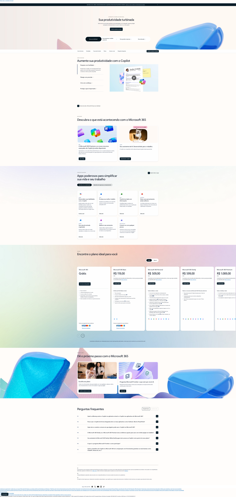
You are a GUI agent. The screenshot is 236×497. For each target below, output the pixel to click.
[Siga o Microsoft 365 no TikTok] (104, 487)
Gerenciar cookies (41, 494)
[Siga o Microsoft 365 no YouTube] (98, 487)
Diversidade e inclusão (173, 490)
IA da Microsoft (3, 490)
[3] (77, 477)
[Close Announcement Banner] (157, 5)
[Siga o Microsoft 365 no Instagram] (101, 487)
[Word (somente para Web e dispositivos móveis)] (151, 319)
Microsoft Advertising (34, 490)
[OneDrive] (117, 319)
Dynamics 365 (21, 490)
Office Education (138, 489)
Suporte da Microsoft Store (70, 489)
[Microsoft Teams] (169, 319)
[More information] (126, 294)
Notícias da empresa (150, 490)
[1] (77, 467)
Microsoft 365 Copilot (43, 490)
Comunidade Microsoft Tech (95, 490)
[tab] (84, 185)
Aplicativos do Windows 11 (45, 489)
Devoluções (78, 489)
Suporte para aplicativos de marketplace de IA (80, 490)
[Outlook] (114, 319)
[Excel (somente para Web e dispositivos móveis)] (154, 319)
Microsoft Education (97, 489)
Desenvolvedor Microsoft (60, 490)
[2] (77, 473)
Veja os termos (124, 279)
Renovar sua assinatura (86, 328)
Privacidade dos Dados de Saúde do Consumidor (9, 494)
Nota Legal (55, 494)
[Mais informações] (157, 299)
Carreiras (136, 490)
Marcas (59, 494)
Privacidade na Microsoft (159, 490)
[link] (80, 51)
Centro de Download (60, 489)
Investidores (166, 490)
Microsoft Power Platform (115, 490)
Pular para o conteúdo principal (6, 0)
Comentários (4, 494)
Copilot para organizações (5, 489)
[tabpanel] (117, 214)
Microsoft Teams (51, 490)
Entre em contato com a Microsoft (26, 494)
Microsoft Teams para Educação (118, 489)
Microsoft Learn (68, 490)
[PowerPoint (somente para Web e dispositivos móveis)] (156, 319)
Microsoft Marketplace (105, 490)
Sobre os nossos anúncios (66, 494)
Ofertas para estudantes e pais (166, 489)
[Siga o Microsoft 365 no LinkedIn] (92, 487)
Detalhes (126, 470)
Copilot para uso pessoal (15, 489)
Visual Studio (132, 490)
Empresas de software (124, 490)
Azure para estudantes (177, 489)
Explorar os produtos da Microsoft (33, 489)
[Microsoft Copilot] (149, 319)
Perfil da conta (53, 489)
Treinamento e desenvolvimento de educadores (150, 489)
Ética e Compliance (49, 494)
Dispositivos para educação (106, 489)
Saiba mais (94, 470)
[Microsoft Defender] (166, 319)
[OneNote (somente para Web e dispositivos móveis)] (161, 319)
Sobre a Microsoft (142, 490)
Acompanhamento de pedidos (87, 489)
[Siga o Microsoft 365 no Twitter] (95, 487)
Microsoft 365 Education (129, 489)
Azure (17, 490)
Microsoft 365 (23, 489)
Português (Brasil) (3, 491)
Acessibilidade (181, 490)
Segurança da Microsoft (11, 490)
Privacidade (35, 494)
